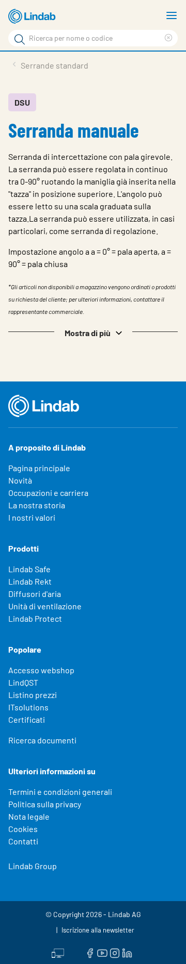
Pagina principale (39, 468)
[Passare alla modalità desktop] (58, 952)
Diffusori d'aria (34, 594)
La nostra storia (36, 505)
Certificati (26, 719)
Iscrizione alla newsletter (97, 930)
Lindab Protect (35, 618)
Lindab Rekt (30, 581)
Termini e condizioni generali (60, 791)
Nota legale (29, 816)
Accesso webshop (41, 670)
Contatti (23, 841)
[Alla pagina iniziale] (33, 16)
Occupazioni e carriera (48, 492)
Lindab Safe (29, 569)
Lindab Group (32, 866)
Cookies (23, 829)
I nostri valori (31, 517)
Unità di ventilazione (45, 606)
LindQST (23, 682)
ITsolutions (28, 707)
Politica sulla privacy (44, 804)
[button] (93, 332)
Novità (20, 480)
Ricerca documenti (42, 740)
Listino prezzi (32, 695)
